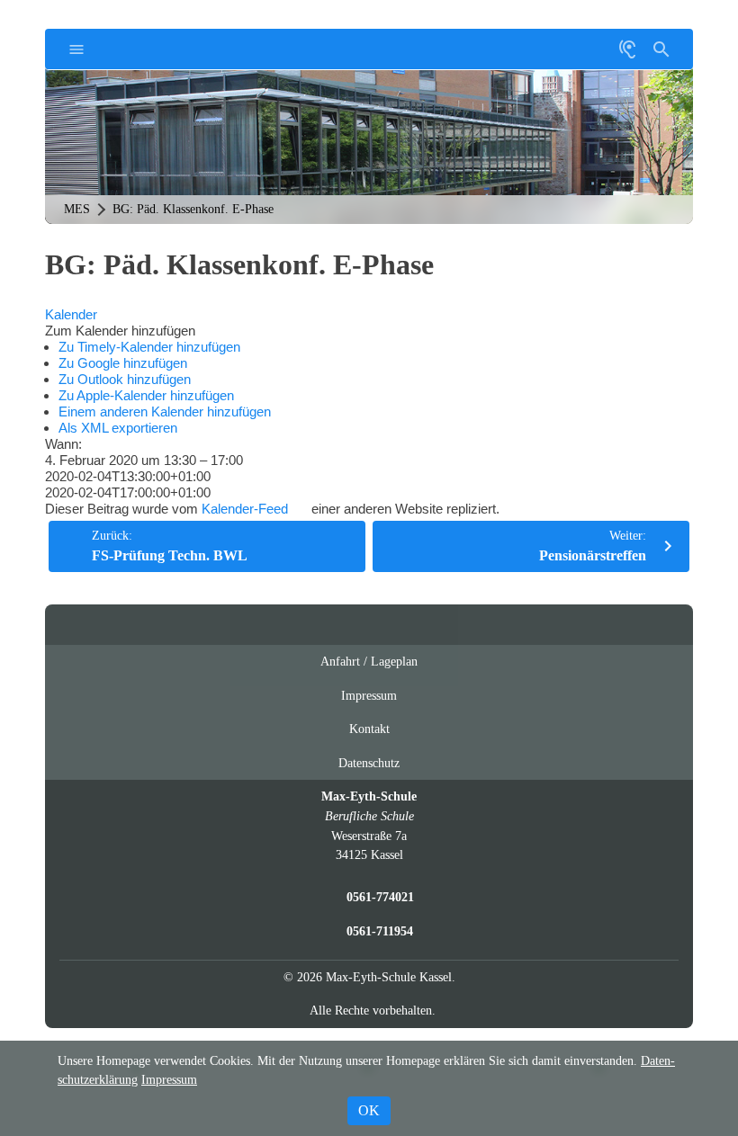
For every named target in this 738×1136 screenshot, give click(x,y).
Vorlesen (627, 49)
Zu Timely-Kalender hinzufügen (149, 346)
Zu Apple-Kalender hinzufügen (146, 395)
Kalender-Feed (245, 508)
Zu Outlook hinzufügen (124, 379)
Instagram (352, 624)
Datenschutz (369, 763)
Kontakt (369, 728)
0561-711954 (379, 931)
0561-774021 (380, 897)
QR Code (561, 56)
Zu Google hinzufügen (122, 363)
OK (369, 1110)
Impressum (369, 695)
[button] (120, 330)
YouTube (318, 624)
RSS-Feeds (387, 632)
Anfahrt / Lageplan (369, 661)
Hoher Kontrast (593, 56)
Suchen (661, 49)
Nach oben (423, 632)
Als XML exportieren (117, 427)
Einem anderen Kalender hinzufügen (164, 411)
